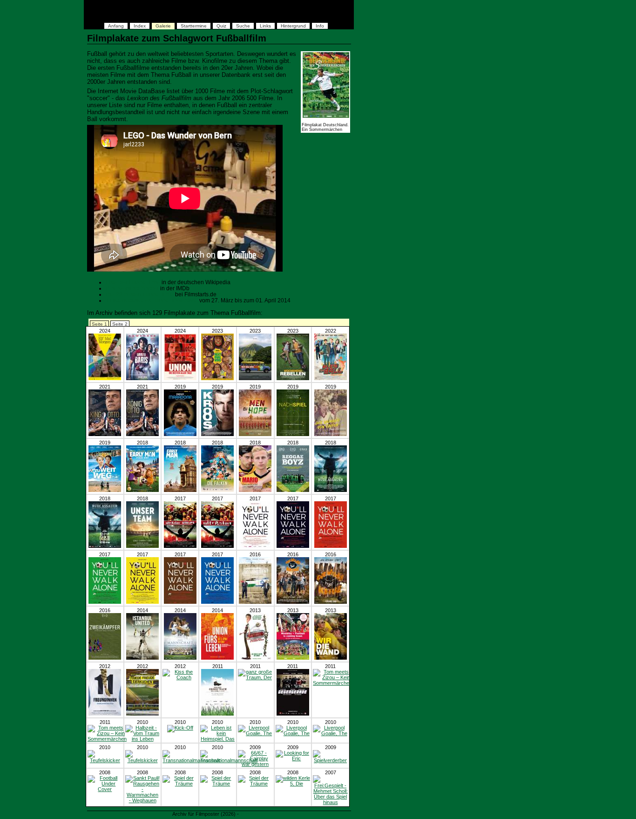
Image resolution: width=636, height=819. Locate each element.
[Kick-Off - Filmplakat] (180, 727)
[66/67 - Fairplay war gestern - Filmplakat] (255, 764)
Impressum (253, 814)
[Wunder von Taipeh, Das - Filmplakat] (330, 434)
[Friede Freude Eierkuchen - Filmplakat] (142, 714)
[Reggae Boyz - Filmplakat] (293, 490)
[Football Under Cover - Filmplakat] (105, 789)
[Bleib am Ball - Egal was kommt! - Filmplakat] (330, 378)
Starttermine (194, 25)
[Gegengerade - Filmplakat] (293, 714)
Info (320, 25)
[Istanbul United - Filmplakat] (142, 658)
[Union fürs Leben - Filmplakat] (217, 658)
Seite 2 (120, 324)
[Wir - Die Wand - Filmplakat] (330, 658)
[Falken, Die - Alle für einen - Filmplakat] (217, 490)
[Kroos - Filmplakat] (217, 434)
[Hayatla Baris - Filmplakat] (142, 378)
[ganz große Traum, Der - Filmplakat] (217, 714)
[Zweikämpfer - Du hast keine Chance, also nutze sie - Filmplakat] (104, 658)
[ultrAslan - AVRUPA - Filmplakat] (180, 546)
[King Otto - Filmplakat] (104, 434)
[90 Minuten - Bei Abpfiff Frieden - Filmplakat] (255, 602)
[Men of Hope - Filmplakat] (255, 434)
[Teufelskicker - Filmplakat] (105, 760)
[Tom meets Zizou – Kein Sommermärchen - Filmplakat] (332, 683)
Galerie (163, 25)
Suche (243, 25)
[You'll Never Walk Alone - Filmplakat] (255, 546)
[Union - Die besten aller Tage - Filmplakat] (180, 378)
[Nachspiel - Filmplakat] (293, 434)
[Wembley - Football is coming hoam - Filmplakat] (293, 658)
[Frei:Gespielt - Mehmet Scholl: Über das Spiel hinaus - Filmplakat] (330, 802)
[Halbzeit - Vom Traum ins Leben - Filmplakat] (142, 739)
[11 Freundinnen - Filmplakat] (104, 714)
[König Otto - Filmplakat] (142, 434)
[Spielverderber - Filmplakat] (330, 760)
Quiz (221, 25)
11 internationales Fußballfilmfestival (152, 300)
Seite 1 (99, 324)
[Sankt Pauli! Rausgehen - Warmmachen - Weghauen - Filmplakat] (142, 800)
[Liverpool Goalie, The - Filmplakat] (255, 733)
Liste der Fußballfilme (133, 282)
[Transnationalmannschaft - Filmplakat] (191, 760)
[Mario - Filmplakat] (255, 490)
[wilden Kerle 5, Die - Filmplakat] (293, 783)
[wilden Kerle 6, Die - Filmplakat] (293, 602)
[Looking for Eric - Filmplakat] (293, 758)
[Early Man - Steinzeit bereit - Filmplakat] (142, 490)
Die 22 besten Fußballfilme (140, 294)
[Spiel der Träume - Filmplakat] (179, 783)
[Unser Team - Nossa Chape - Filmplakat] (142, 546)
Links (265, 25)
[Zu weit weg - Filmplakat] (104, 490)
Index (140, 25)
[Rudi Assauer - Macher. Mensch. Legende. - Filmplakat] (330, 490)
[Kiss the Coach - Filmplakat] (179, 677)
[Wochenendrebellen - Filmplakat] (293, 378)
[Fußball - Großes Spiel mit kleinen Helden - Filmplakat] (255, 658)
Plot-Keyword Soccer (132, 288)
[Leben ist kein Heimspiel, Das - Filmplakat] (217, 739)
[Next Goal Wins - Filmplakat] (217, 378)
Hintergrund (293, 25)
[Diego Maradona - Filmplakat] (180, 434)
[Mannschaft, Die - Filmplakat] (180, 658)
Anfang (116, 25)
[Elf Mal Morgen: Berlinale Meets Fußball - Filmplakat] (104, 378)
